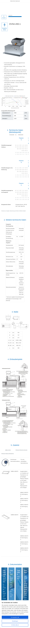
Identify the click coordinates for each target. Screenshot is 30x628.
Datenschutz (12, 1)
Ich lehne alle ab (15, 625)
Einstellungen (15, 621)
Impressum (18, 1)
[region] (15, 614)
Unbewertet (20, 134)
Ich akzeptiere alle (15, 617)
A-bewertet (11, 134)
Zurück (4, 17)
